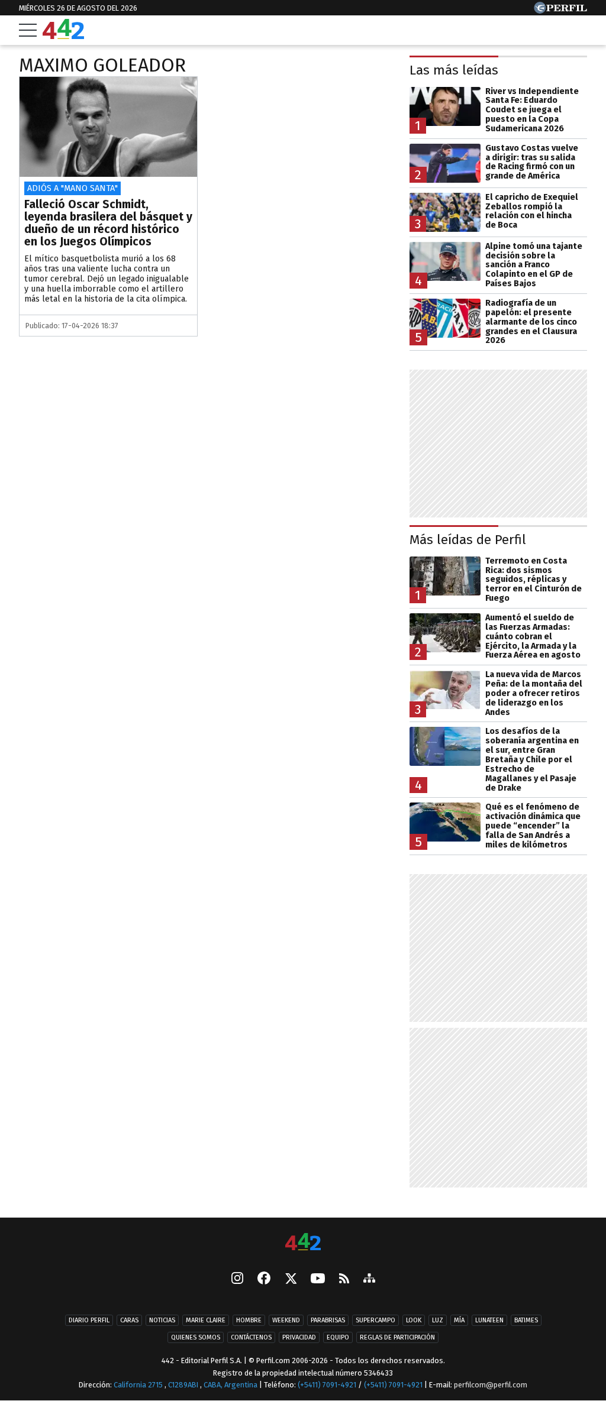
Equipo (338, 1337)
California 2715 (139, 1384)
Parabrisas (328, 1320)
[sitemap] (369, 1279)
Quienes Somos (195, 1337)
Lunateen (489, 1320)
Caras (129, 1320)
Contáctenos (251, 1337)
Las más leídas (454, 70)
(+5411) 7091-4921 (327, 1384)
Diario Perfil (89, 1320)
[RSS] (344, 1279)
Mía (459, 1320)
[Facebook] (263, 1279)
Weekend (286, 1320)
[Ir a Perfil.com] (560, 10)
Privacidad (299, 1337)
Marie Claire (205, 1320)
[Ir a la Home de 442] (63, 35)
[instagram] (237, 1279)
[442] (303, 1243)
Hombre (249, 1320)
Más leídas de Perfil (468, 540)
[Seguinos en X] (290, 1279)
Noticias (162, 1320)
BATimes (526, 1320)
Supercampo (375, 1320)
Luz (437, 1320)
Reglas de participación (397, 1337)
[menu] (28, 30)
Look (413, 1320)
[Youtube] (318, 1279)
